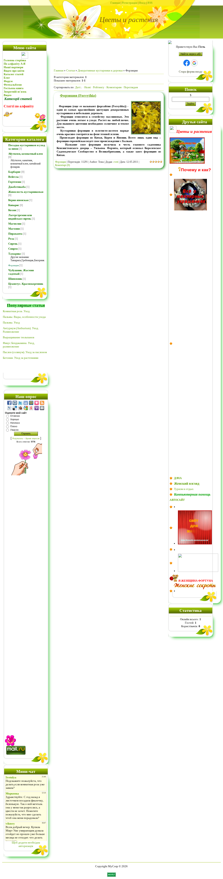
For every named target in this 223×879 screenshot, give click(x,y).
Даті (78, 87)
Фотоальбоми (13, 84)
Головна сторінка (15, 60)
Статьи (70, 70)
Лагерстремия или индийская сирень (20, 216)
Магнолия (14, 223)
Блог (7, 77)
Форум (8, 81)
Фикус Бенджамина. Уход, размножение (19, 344)
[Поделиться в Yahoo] (36, 408)
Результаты (17, 438)
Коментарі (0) (62, 165)
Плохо (13, 426)
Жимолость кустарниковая (25, 191)
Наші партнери (13, 67)
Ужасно (14, 429)
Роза (11, 238)
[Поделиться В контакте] (15, 403)
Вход (142, 2)
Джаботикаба (17, 186)
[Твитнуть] (20, 403)
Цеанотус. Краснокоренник (25, 283)
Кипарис (13, 205)
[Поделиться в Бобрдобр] (20, 408)
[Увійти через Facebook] (186, 63)
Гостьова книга (14, 88)
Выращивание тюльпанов (18, 337)
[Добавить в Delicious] (15, 408)
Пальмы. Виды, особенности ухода (24, 316)
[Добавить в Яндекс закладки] (31, 408)
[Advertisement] (26, 600)
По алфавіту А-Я (14, 63)
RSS (149, 2)
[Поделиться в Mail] (31, 403)
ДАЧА (178, 478)
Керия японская (18, 200)
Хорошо (14, 419)
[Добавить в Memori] (36, 403)
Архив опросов (32, 438)
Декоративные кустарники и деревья (100, 70)
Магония (14, 228)
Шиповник (15, 278)
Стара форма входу (191, 71)
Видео (8, 95)
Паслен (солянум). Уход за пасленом (25, 352)
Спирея (13, 248)
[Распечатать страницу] (42, 408)
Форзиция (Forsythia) (78, 95)
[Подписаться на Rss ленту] (42, 403)
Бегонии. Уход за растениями (20, 357)
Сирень (13, 243)
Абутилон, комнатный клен (25, 153)
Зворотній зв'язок (15, 91)
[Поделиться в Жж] (9, 408)
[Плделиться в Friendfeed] (26, 403)
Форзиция (13, 265)
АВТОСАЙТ (177, 499)
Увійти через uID (190, 54)
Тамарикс (14, 253)
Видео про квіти (14, 70)
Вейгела (13, 176)
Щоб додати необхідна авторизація (26, 844)
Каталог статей (13, 74)
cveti (115, 161)
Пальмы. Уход (11, 322)
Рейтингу (98, 87)
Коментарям (114, 87)
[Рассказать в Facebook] (9, 403)
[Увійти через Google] (194, 62)
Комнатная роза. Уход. (16, 311)
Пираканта (15, 233)
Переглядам (131, 87)
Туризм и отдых (184, 489)
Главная (115, 2)
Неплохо (15, 423)
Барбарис (14, 171)
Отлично (15, 416)
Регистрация (129, 2)
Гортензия (14, 181)
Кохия (12, 210)
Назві (87, 87)
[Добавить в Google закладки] (26, 408)
